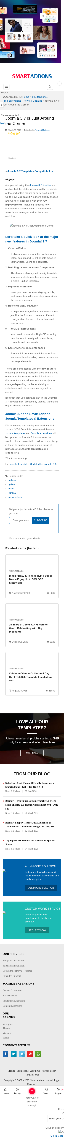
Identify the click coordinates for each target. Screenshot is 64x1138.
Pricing (17, 1093)
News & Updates (42, 130)
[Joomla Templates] (32, 76)
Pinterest (30, 1054)
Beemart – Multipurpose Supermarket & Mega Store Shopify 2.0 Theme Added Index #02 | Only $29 (31, 805)
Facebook (6, 1054)
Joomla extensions (41, 433)
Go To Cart (26, 1089)
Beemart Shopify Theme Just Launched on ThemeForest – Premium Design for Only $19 (29, 824)
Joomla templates (15, 433)
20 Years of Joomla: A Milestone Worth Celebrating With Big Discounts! (28, 628)
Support (58, 1093)
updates (12, 480)
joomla (11, 488)
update (11, 484)
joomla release (15, 497)
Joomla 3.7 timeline (40, 185)
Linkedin (14, 1054)
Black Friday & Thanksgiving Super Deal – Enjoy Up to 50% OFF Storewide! (30, 579)
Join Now (32, 753)
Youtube (38, 1054)
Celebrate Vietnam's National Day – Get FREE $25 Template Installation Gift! (30, 677)
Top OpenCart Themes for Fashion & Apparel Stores (30, 842)
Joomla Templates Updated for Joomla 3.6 (33, 464)
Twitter (22, 1054)
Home (6, 1093)
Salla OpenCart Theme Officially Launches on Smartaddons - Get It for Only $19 (30, 785)
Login (43, 16)
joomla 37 (13, 493)
